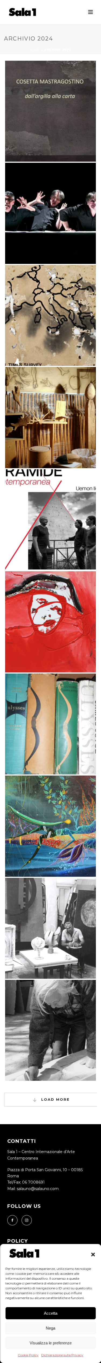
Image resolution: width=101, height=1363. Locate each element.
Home (35, 50)
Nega (50, 1328)
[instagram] (27, 1220)
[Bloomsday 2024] (61, 710)
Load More (55, 1099)
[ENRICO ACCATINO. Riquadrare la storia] (61, 914)
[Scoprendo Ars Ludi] (61, 199)
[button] (93, 1254)
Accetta (50, 1313)
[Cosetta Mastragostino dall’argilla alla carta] (61, 97)
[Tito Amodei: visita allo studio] (61, 403)
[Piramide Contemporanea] (61, 505)
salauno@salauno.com (38, 1188)
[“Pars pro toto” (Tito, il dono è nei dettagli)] (61, 1016)
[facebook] (12, 1220)
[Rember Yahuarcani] (61, 812)
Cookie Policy (28, 1355)
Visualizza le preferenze (51, 1343)
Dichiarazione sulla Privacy (62, 1355)
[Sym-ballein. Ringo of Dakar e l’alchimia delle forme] (61, 608)
